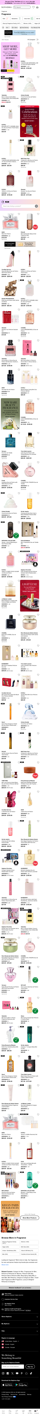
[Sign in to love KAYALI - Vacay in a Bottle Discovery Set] (38, 1114)
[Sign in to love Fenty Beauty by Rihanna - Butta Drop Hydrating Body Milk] (19, 1027)
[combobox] (22, 7)
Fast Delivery (25, 27)
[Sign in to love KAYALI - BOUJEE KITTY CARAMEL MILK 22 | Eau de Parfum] (38, 280)
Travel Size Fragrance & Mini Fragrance (20, 1279)
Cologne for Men (18, 1271)
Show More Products (30, 1218)
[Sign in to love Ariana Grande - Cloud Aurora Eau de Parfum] (19, 493)
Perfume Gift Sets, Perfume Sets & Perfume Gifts (18, 1274)
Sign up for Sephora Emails (11, 1362)
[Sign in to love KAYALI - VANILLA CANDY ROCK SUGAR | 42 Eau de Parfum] (19, 551)
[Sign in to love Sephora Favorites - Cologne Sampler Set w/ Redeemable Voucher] (19, 850)
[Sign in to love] (38, 77)
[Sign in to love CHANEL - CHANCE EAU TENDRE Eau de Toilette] (38, 938)
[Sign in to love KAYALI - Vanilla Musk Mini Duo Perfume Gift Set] (38, 675)
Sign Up (30, 1367)
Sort (7, 27)
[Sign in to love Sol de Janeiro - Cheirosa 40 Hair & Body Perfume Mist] (19, 821)
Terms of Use (13, 1394)
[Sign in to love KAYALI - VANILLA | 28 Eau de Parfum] (19, 171)
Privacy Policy (5, 1394)
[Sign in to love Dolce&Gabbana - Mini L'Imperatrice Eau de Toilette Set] (38, 522)
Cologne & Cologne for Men (25, 1277)
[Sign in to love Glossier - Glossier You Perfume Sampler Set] (19, 309)
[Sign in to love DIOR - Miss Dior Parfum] (19, 1114)
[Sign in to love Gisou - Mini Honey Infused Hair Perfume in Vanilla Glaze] (38, 998)
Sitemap (29, 1394)
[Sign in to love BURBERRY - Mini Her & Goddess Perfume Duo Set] (19, 645)
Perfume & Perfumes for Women (12, 1273)
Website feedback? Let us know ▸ (20, 1288)
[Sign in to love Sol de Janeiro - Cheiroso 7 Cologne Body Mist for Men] (38, 1027)
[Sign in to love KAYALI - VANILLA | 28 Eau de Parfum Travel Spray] (38, 251)
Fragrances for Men (30, 1271)
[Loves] (33, 7)
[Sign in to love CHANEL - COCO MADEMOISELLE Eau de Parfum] (38, 399)
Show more (5, 1265)
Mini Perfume (12, 1277)
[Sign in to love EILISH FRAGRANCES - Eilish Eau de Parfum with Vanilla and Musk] (19, 280)
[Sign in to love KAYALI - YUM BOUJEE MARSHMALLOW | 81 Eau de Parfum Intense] (38, 43)
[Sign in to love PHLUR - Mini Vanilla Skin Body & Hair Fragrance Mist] (38, 214)
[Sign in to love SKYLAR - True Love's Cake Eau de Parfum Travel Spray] (38, 967)
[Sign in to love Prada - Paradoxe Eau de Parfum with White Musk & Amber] (19, 462)
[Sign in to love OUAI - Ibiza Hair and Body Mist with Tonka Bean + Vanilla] (38, 1143)
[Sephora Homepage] (6, 7)
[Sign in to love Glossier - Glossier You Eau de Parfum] (38, 171)
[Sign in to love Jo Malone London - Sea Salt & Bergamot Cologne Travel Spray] (38, 1085)
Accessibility (22, 1394)
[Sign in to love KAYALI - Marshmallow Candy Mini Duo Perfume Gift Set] (38, 369)
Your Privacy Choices (7, 1396)
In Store (15, 27)
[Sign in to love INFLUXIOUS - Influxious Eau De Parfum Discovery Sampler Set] (19, 1172)
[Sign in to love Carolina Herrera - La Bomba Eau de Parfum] (19, 791)
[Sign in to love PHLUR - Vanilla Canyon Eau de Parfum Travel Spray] (19, 733)
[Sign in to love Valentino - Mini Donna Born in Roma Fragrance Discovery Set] (19, 998)
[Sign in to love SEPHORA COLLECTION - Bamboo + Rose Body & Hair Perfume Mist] (38, 1172)
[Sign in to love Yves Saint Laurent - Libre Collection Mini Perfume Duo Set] (38, 645)
